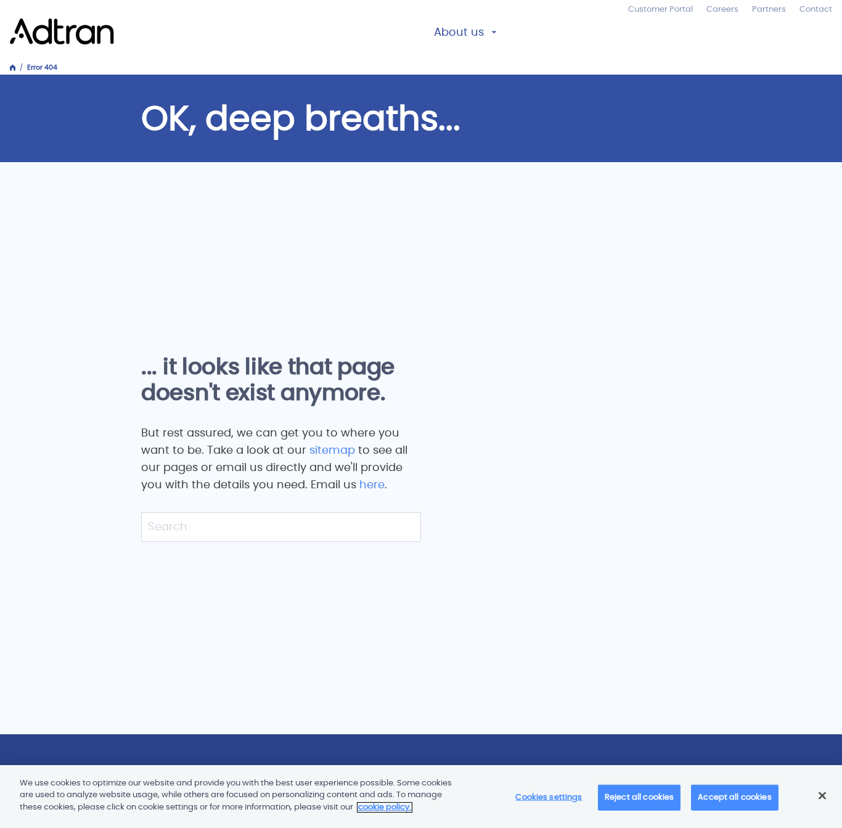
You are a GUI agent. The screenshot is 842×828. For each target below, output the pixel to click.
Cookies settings (548, 797)
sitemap (333, 450)
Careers (722, 10)
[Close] (822, 796)
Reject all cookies (639, 797)
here (372, 485)
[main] (421, 796)
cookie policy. (384, 807)
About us (459, 32)
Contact (815, 10)
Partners (769, 10)
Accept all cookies (734, 797)
